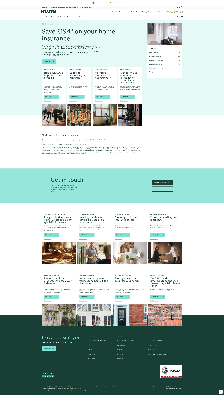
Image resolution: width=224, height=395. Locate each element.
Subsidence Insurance (157, 275)
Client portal (91, 354)
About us (120, 336)
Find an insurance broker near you (98, 340)
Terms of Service (175, 388)
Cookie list (120, 359)
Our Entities (150, 349)
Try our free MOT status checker (156, 354)
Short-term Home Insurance (123, 275)
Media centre (91, 359)
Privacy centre (121, 354)
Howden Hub (121, 345)
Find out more (47, 101)
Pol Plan (149, 336)
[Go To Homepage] (48, 12)
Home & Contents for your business (54, 214)
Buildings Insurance (75, 69)
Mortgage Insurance (101, 69)
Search (178, 7)
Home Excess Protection (122, 214)
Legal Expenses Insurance (158, 214)
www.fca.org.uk (77, 388)
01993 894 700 (175, 12)
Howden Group (92, 336)
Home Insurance (49, 69)
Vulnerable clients (152, 345)
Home (152, 48)
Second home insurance (86, 275)
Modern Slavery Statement (155, 340)
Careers (119, 349)
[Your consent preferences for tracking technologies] (221, 392)
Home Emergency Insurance (87, 214)
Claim (89, 345)
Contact (90, 349)
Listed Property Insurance (51, 275)
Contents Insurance (126, 69)
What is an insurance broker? (125, 340)
